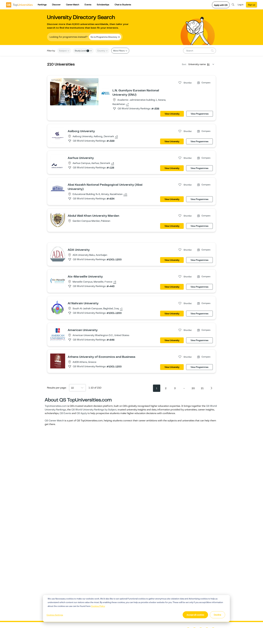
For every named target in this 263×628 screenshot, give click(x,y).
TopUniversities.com (56, 406)
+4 (112, 163)
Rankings (42, 4)
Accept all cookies (195, 614)
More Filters (119, 50)
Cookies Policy (98, 606)
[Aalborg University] (57, 135)
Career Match (72, 4)
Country (101, 50)
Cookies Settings (55, 615)
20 (193, 388)
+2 (116, 136)
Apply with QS (221, 5)
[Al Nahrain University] (57, 307)
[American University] (57, 334)
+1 (121, 308)
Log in (240, 4)
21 (202, 388)
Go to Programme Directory (104, 37)
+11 (125, 194)
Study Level (81, 50)
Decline (217, 614)
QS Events (65, 413)
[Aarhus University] (57, 161)
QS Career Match (54, 420)
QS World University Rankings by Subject (94, 409)
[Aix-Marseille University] (57, 280)
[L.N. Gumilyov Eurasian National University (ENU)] (105, 92)
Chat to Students (123, 4)
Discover (56, 4)
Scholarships (103, 4)
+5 (114, 282)
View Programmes (200, 113)
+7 (127, 104)
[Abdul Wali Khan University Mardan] (57, 219)
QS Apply (82, 413)
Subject (63, 50)
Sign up (251, 4)
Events (88, 4)
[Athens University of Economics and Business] (57, 360)
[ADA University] (57, 253)
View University (172, 113)
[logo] (19, 4)
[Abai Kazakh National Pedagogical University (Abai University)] (57, 188)
